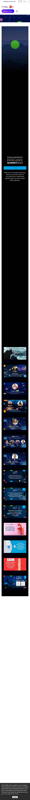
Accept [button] (15, 797)
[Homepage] (8, 6)
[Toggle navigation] (16, 11)
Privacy (5, 794)
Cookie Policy (14, 794)
